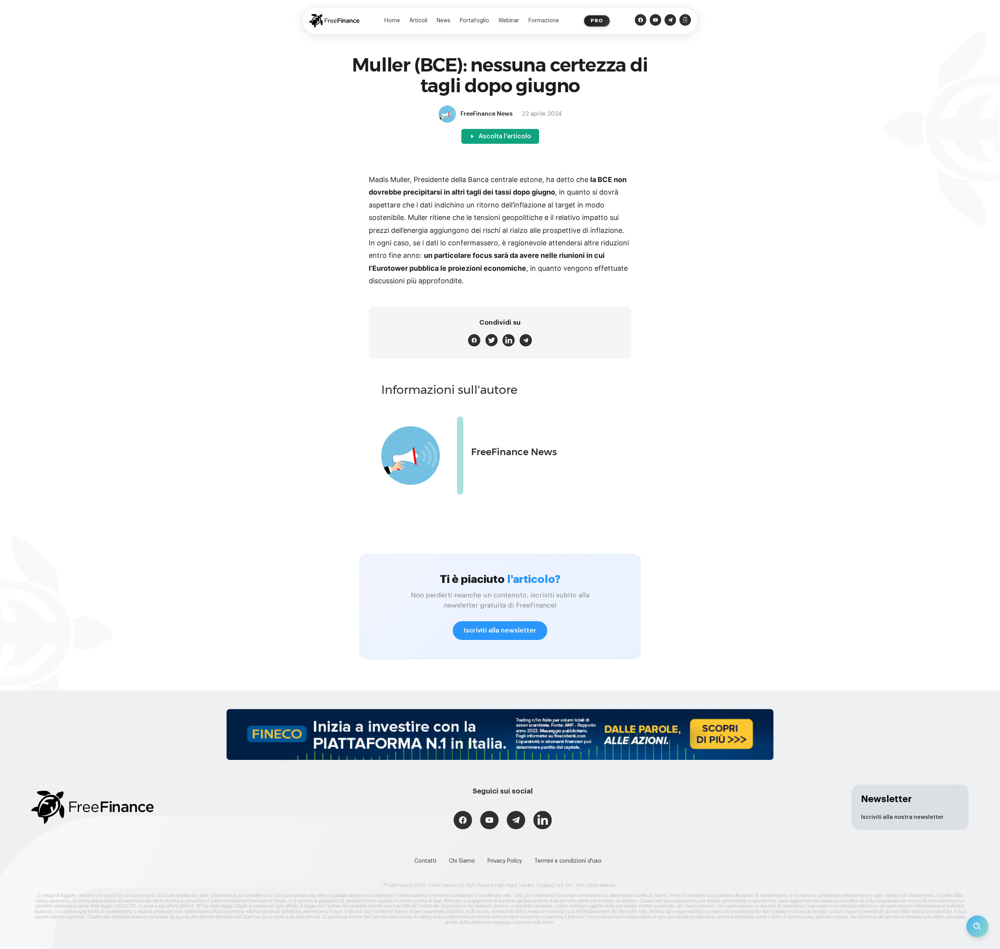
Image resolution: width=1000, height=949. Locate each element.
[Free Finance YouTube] (655, 21)
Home (392, 20)
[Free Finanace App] (685, 21)
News (443, 20)
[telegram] (526, 340)
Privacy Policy (505, 861)
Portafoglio (474, 20)
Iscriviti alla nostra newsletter (902, 817)
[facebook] (474, 340)
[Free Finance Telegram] (670, 21)
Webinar (508, 20)
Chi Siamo (462, 861)
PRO (597, 20)
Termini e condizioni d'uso (568, 861)
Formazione (544, 20)
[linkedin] (508, 340)
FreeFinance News (514, 452)
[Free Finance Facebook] (640, 21)
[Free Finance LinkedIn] (542, 821)
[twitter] (491, 340)
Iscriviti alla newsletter (500, 630)
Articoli (418, 20)
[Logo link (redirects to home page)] (334, 21)
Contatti (425, 861)
